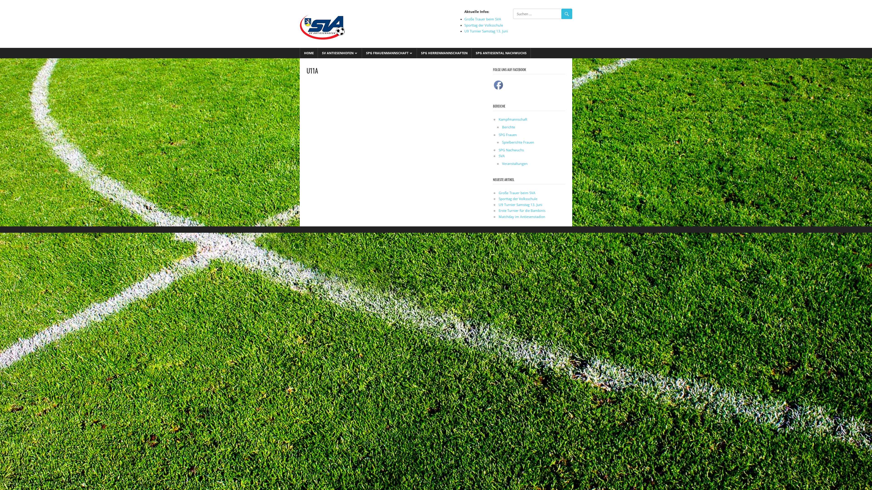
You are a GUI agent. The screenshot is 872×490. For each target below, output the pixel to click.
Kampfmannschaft (513, 119)
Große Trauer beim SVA (482, 19)
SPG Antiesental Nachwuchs (501, 53)
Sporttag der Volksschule (483, 25)
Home (309, 53)
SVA (502, 156)
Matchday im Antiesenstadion (522, 216)
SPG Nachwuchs (511, 150)
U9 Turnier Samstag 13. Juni (486, 31)
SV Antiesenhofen (338, 53)
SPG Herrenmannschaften (444, 53)
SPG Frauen (508, 134)
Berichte (508, 127)
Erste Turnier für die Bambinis (522, 210)
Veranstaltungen (515, 163)
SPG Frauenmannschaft (387, 53)
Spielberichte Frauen (518, 142)
